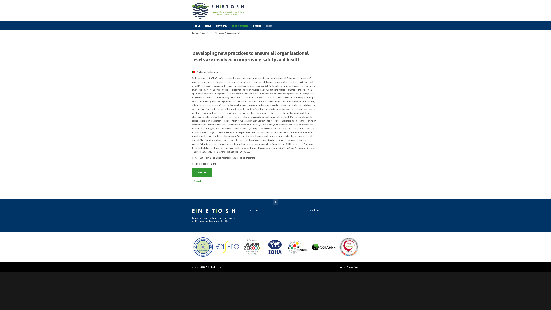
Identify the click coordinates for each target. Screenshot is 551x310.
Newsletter (314, 210)
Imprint (342, 267)
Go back (197, 181)
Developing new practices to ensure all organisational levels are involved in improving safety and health (250, 56)
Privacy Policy (353, 267)
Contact (256, 210)
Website (202, 172)
